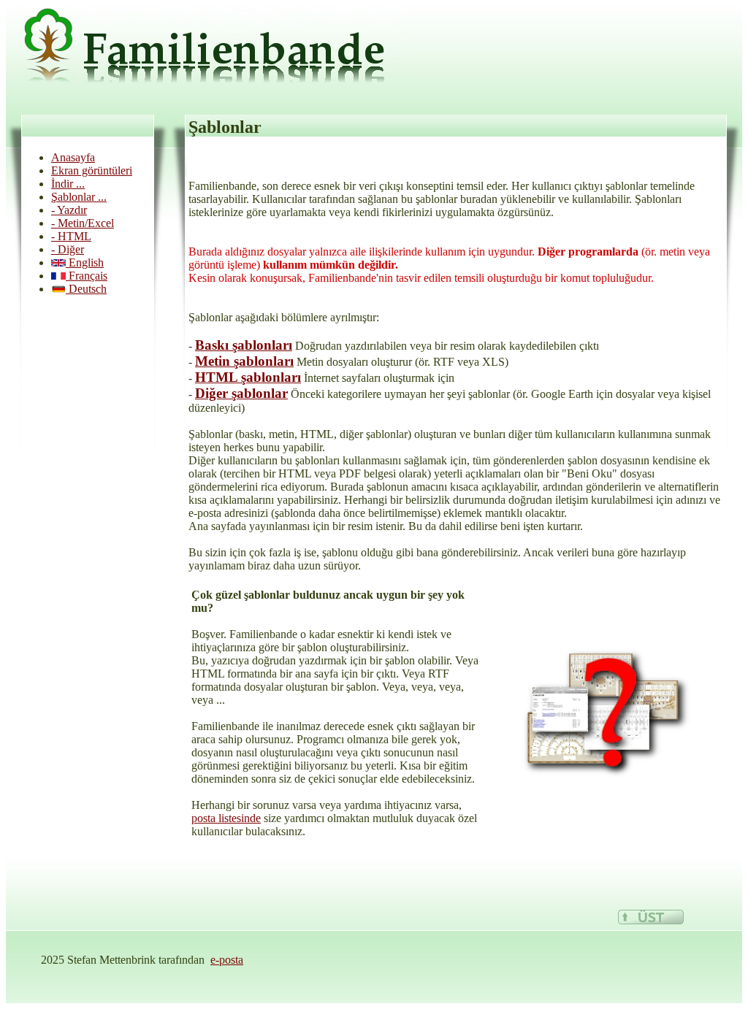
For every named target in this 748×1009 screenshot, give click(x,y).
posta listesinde (226, 818)
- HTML (71, 236)
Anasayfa (73, 157)
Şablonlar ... (79, 197)
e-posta (226, 960)
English (85, 262)
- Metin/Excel (82, 223)
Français (86, 275)
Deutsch (86, 289)
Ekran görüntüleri (91, 170)
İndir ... (68, 183)
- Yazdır (69, 210)
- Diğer (67, 249)
